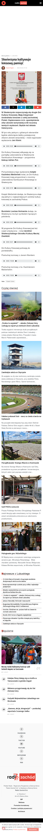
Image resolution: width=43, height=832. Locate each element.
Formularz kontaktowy (21, 805)
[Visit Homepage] (23, 3)
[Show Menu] (41, 3)
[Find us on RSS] (21, 758)
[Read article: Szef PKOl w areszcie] (22, 489)
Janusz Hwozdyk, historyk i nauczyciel (16, 601)
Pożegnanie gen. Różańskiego (14, 553)
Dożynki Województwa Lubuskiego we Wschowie (23, 699)
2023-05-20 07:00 (22, 68)
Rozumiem (33, 829)
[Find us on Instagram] (21, 751)
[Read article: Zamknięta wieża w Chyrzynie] (22, 355)
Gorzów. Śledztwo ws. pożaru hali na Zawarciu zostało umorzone (19, 611)
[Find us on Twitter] (21, 736)
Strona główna (6, 56)
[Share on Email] (38, 107)
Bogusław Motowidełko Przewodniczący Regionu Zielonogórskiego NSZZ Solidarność (20, 605)
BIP (21, 799)
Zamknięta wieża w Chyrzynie (14, 372)
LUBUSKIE (15, 56)
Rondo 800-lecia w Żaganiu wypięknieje (17, 615)
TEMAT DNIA (10, 281)
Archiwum (21, 811)
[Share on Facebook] (5, 107)
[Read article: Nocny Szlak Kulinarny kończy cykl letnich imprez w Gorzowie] (22, 649)
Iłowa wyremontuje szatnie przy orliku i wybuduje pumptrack (20, 586)
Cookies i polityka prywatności (21, 808)
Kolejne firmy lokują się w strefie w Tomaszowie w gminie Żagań (22, 679)
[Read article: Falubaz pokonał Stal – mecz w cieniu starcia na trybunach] (22, 399)
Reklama (21, 802)
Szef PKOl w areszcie (10, 507)
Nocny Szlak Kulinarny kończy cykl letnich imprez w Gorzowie (16, 668)
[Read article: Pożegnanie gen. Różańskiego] (22, 536)
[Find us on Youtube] (21, 744)
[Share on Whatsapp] (29, 107)
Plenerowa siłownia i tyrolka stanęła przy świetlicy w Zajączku (21, 619)
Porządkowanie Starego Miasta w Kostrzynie (20, 463)
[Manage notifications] (3, 828)
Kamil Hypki (10, 68)
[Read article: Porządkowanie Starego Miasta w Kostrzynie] (22, 445)
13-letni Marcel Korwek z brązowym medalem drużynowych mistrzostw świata (19, 580)
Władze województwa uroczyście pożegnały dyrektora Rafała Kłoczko (18, 591)
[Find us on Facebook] (21, 729)
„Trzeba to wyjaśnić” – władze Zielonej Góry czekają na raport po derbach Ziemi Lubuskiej (20, 324)
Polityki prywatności (19, 829)
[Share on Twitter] (13, 107)
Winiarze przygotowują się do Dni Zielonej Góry (21, 689)
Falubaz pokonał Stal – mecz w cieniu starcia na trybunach (21, 417)
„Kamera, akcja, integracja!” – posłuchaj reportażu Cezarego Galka (24, 709)
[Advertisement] (21, 29)
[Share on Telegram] (21, 107)
